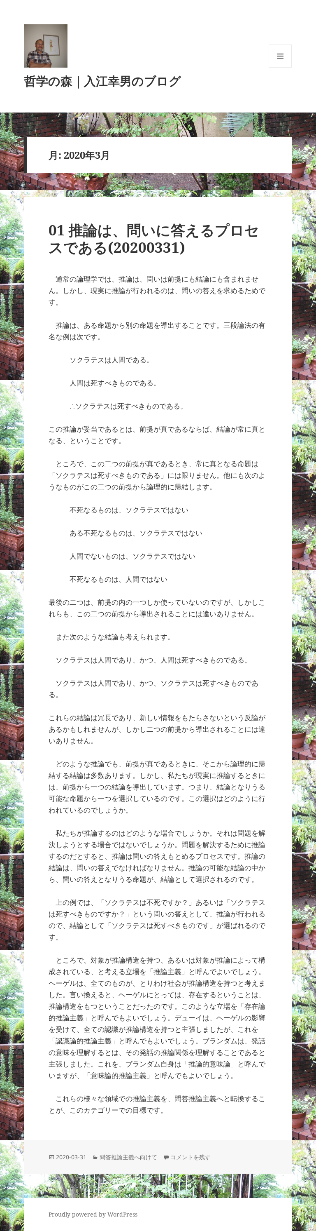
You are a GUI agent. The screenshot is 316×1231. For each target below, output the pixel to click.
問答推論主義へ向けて (128, 1157)
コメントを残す (190, 1157)
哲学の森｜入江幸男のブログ (102, 81)
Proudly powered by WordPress (93, 1214)
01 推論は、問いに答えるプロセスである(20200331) (154, 238)
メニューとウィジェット (280, 67)
